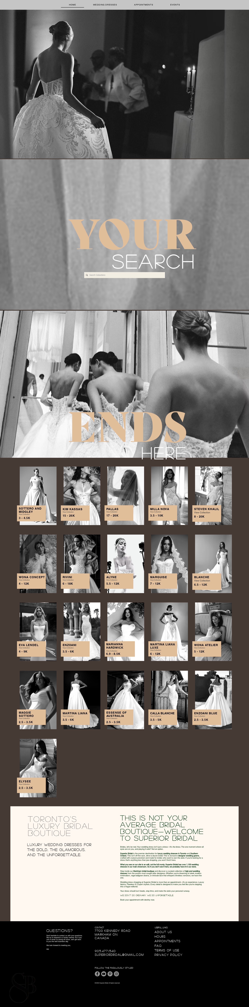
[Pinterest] (110, 973)
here (164, 452)
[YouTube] (103, 973)
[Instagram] (116, 973)
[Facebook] (97, 973)
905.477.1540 (105, 950)
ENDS (127, 423)
